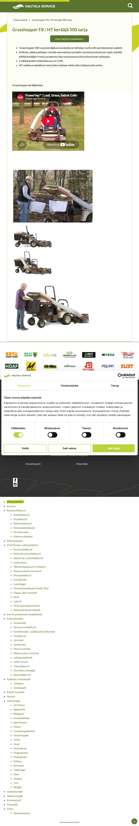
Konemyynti (14, 800)
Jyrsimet (19, 640)
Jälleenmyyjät (15, 795)
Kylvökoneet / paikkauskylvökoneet (34, 631)
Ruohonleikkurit (16, 510)
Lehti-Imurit (21, 661)
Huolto (11, 696)
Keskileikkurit (22, 514)
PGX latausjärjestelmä (26, 605)
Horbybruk (20, 748)
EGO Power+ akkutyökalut (22, 545)
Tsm (16, 782)
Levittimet (20, 644)
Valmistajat (13, 700)
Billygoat (19, 713)
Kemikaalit (20, 687)
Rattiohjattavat (23, 523)
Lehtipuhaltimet (23, 657)
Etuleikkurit (20, 519)
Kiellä (25, 448)
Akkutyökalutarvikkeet (27, 609)
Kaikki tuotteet (15, 692)
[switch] (52, 434)
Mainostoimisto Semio (69, 822)
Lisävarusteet (20, 19)
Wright (18, 787)
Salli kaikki (113, 448)
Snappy (18, 778)
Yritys (10, 808)
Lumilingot (20, 584)
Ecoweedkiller (22, 718)
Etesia (17, 726)
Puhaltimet (20, 579)
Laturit (18, 601)
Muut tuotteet (22, 648)
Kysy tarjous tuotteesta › (69, 38)
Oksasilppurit (21, 666)
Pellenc (18, 761)
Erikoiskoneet (15, 618)
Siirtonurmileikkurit (25, 627)
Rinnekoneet (21, 532)
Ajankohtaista (22, 813)
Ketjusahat (20, 562)
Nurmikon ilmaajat (24, 670)
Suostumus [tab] (24, 385)
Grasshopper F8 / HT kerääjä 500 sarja (52, 19)
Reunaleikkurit (22, 674)
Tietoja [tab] (115, 385)
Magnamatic (21, 752)
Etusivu (11, 506)
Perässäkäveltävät (24, 527)
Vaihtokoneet (15, 791)
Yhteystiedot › (15, 501)
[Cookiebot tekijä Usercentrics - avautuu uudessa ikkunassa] (120, 375)
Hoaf (16, 744)
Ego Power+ (21, 722)
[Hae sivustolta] (130, 5)
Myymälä (12, 804)
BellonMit (19, 709)
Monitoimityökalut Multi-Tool (31, 588)
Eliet (16, 774)
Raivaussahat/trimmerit (27, 571)
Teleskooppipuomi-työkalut (30, 566)
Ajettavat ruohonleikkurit (28, 558)
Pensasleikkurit (23, 575)
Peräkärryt (20, 635)
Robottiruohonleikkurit (27, 553)
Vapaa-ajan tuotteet (25, 592)
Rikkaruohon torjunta (26, 653)
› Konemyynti (33, 463)
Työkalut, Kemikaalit (19, 679)
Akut (16, 596)
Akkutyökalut (15, 540)
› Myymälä (81, 463)
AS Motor (19, 705)
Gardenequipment (24, 731)
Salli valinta (69, 448)
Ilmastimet (20, 622)
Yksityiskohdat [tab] (69, 385)
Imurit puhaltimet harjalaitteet (24, 614)
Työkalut (19, 683)
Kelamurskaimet (23, 536)
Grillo (17, 739)
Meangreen (20, 756)
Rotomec (19, 765)
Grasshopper (21, 735)
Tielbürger (20, 769)
